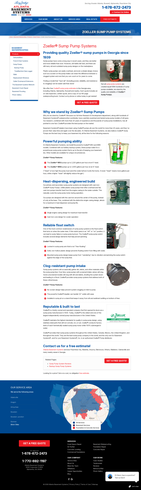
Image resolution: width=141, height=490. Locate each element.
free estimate (84, 373)
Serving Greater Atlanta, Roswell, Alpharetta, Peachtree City (108, 3)
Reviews (96, 466)
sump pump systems (113, 84)
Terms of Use (86, 484)
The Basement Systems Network (23, 85)
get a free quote (34, 443)
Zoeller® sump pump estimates (64, 88)
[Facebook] (69, 479)
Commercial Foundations (76, 452)
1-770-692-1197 (34, 461)
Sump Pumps (17, 64)
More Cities (15, 424)
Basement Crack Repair (20, 88)
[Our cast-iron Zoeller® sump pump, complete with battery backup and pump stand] (115, 71)
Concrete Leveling (74, 449)
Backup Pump (19, 68)
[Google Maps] (71, 479)
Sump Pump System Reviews (60, 364)
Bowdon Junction (17, 417)
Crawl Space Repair (74, 444)
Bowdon (14, 412)
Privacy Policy (74, 484)
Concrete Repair (99, 449)
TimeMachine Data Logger (23, 71)
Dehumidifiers (18, 57)
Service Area (72, 461)
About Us (70, 463)
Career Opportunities (74, 471)
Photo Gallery (16, 95)
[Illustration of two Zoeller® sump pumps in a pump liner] (119, 152)
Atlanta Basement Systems (53, 350)
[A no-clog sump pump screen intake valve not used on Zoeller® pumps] (119, 276)
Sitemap (95, 484)
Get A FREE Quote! (87, 102)
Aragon (13, 402)
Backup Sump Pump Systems (60, 366)
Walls (15, 74)
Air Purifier (71, 447)
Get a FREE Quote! (117, 361)
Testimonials (97, 463)
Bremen (14, 422)
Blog (69, 474)
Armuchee (14, 407)
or (120, 12)
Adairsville (14, 397)
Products (15, 54)
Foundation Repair (99, 447)
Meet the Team (72, 466)
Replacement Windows (21, 78)
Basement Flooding (18, 91)
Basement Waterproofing (20, 49)
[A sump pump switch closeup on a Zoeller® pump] (119, 236)
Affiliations (71, 469)
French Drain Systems (20, 61)
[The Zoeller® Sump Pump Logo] (119, 317)
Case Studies (98, 461)
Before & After (98, 469)
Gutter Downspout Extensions (23, 81)
